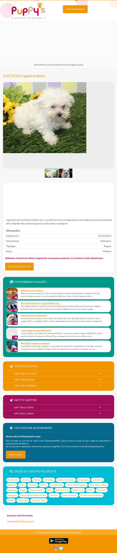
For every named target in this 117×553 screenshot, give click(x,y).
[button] (111, 125)
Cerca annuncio (75, 9)
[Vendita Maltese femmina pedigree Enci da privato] (12, 319)
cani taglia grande (25, 385)
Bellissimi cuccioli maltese (32, 290)
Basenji (11, 500)
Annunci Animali (50, 64)
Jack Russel (97, 480)
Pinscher (33, 485)
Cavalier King (57, 485)
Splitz (49, 490)
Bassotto (26, 480)
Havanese (54, 495)
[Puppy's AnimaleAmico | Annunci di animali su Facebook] (56, 549)
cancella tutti (12, 521)
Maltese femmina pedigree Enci (34, 315)
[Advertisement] (58, 41)
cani (62, 64)
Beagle (23, 490)
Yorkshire (12, 490)
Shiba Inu (12, 485)
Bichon (90, 490)
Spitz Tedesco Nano (98, 485)
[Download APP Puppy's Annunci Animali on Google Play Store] (58, 543)
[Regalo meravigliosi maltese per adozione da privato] (12, 346)
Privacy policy (75, 532)
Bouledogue (83, 480)
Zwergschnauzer (69, 495)
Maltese (36, 480)
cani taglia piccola (74, 64)
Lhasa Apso (23, 500)
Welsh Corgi (77, 490)
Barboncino (13, 480)
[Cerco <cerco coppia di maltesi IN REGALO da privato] (12, 333)
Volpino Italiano (37, 490)
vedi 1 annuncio (27, 521)
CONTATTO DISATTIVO (19, 266)
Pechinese (101, 490)
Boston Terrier (62, 490)
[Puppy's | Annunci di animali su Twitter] (61, 549)
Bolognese (12, 495)
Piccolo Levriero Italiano (91, 495)
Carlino (43, 485)
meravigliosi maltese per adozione (35, 343)
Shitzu (22, 485)
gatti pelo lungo (24, 413)
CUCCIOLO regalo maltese (24, 76)
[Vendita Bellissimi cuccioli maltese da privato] (12, 293)
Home (37, 64)
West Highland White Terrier (33, 495)
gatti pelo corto (24, 407)
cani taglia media (24, 379)
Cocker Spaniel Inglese (76, 485)
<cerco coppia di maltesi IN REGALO (36, 330)
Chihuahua (49, 480)
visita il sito (16, 454)
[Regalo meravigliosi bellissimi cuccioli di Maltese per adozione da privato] (12, 306)
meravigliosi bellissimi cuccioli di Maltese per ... (41, 303)
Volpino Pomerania (65, 480)
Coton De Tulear (39, 500)
